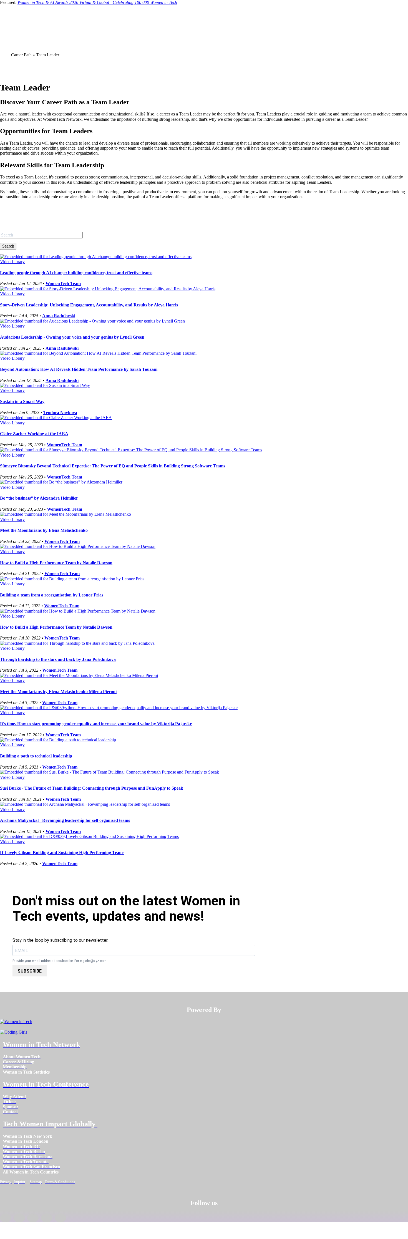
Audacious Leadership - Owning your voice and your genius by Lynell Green (72, 337)
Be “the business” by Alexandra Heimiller (39, 498)
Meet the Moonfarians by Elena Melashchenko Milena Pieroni (58, 691)
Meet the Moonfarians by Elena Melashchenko (44, 530)
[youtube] (60, 1217)
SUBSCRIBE (29, 971)
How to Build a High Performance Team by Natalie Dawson (56, 562)
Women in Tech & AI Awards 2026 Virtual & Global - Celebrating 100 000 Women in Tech (97, 2)
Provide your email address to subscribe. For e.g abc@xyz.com (59, 961)
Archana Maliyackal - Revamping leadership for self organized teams (65, 820)
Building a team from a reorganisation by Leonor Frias (51, 595)
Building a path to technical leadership (36, 756)
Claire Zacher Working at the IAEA (34, 433)
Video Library (12, 261)
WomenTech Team (63, 283)
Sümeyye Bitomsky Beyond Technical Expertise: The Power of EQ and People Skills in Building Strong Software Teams (112, 466)
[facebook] (5, 1217)
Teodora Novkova (60, 412)
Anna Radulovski (58, 315)
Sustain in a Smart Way (22, 401)
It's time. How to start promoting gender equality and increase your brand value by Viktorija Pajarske (96, 723)
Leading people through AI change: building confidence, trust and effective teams (76, 272)
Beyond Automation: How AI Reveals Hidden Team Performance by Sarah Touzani (78, 369)
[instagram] (33, 1217)
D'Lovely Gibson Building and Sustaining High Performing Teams (62, 852)
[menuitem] (22, 1056)
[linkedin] (19, 1217)
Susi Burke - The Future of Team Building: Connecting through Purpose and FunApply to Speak (91, 788)
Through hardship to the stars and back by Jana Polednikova (58, 659)
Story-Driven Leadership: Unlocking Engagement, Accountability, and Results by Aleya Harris (89, 305)
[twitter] (46, 1217)
